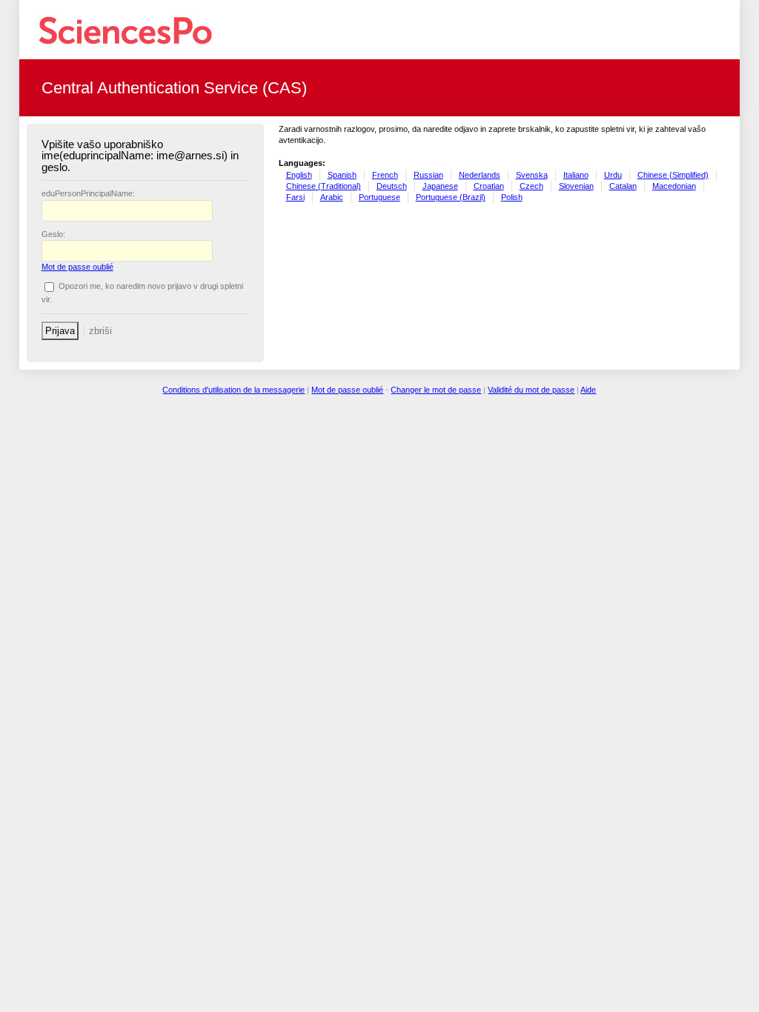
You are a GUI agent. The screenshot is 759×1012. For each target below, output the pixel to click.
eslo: (53, 234)
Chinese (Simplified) (673, 174)
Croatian (489, 186)
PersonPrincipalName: (88, 193)
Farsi (295, 197)
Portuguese (379, 197)
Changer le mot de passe (436, 389)
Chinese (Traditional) (323, 186)
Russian (428, 174)
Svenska (532, 174)
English (299, 174)
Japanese (440, 186)
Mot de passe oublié (77, 266)
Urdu (613, 174)
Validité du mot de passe (531, 389)
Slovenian (576, 186)
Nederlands (479, 174)
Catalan (623, 186)
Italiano (576, 174)
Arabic (331, 197)
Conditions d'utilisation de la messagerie (233, 389)
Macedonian (674, 186)
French (385, 174)
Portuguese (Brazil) (450, 197)
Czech (531, 186)
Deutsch (392, 186)
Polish (512, 197)
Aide (588, 389)
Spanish (342, 174)
